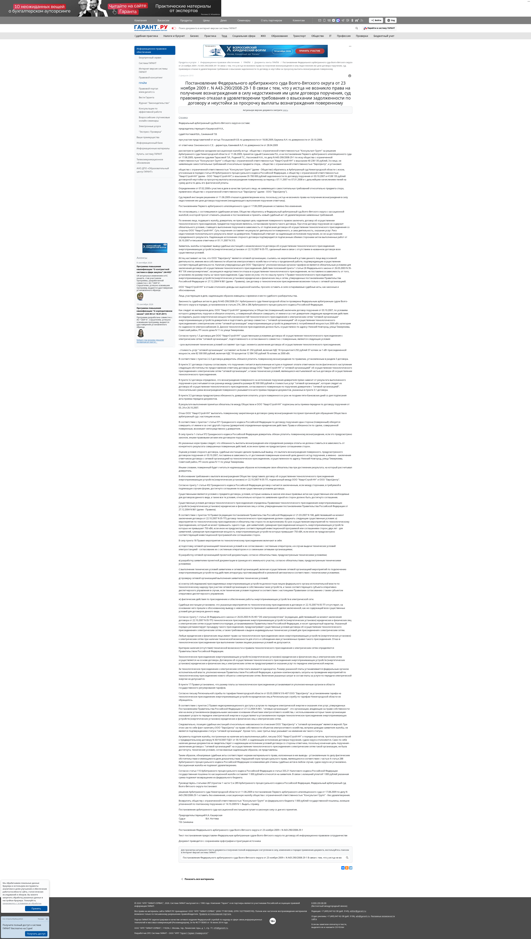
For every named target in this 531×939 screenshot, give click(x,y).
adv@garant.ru (363, 916)
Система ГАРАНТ (147, 63)
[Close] (46, 919)
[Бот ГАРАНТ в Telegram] (347, 20)
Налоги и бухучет (174, 36)
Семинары (244, 20)
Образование (279, 36)
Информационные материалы (153, 148)
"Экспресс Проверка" (150, 131)
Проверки (362, 36)
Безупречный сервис (150, 57)
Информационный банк (150, 142)
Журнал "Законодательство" (154, 103)
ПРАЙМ (143, 83)
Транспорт (299, 36)
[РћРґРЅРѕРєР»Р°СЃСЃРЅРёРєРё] (346, 868)
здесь (285, 110)
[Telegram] (350, 868)
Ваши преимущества (148, 137)
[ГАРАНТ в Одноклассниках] (352, 20)
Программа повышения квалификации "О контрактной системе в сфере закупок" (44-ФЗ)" (154, 269)
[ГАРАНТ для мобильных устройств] (324, 20)
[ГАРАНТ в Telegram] (343, 20)
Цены (206, 20)
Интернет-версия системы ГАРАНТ (153, 70)
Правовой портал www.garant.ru (148, 90)
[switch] (174, 28)
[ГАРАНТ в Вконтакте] (329, 20)
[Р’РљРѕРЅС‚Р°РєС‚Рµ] (343, 868)
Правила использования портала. (215, 914)
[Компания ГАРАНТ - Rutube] (357, 20)
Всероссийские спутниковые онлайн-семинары (154, 119)
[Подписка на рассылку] (319, 20)
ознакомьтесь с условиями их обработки (22, 903)
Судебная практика (146, 36)
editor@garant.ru (358, 911)
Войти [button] (378, 20)
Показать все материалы (199, 879)
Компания (140, 20)
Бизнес (194, 36)
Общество (317, 36)
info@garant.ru (221, 928)
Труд (224, 36)
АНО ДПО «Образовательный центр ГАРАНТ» (153, 170)
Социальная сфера (243, 36)
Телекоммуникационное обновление (150, 161)
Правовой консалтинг (151, 77)
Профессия (344, 36)
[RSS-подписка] (361, 20)
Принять (36, 908)
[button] (379, 28)
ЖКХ (263, 36)
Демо (223, 20)
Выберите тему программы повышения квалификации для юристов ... (150, 341)
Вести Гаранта (146, 97)
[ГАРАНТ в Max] (338, 20)
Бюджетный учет (384, 36)
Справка (183, 117)
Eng (393, 20)
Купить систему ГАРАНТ (149, 153)
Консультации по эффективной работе (150, 110)
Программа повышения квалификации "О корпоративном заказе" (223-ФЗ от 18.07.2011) (154, 311)
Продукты (186, 20)
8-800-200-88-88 (318, 903)
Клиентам (299, 20)
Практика (210, 36)
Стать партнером (271, 20)
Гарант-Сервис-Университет (194, 933)
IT (330, 36)
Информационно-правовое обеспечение (151, 50)
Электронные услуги (150, 126)
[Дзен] (333, 20)
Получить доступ (36, 933)
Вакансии (163, 20)
